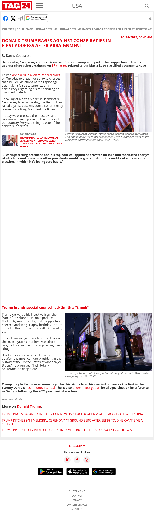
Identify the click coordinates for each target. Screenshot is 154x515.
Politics (8, 29)
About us (77, 509)
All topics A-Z (77, 491)
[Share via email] (20, 18)
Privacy (77, 500)
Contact (77, 495)
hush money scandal (40, 388)
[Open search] (146, 5)
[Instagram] (86, 459)
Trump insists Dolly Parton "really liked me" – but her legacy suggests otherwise (68, 430)
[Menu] (39, 6)
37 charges (59, 65)
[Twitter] (67, 459)
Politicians (25, 29)
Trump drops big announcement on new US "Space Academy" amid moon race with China (72, 414)
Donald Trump (46, 29)
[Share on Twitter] (13, 18)
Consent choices (77, 505)
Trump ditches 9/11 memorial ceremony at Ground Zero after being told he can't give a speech (41, 142)
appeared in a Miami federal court (36, 75)
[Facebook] (77, 459)
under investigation (86, 388)
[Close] (150, 18)
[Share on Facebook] (5, 18)
